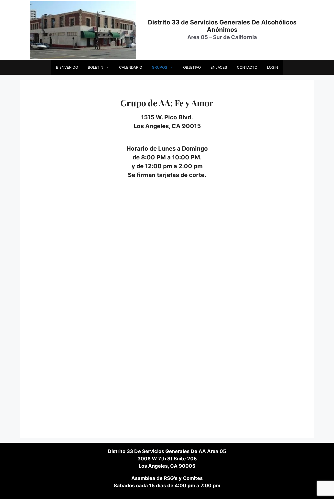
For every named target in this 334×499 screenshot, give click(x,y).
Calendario (130, 67)
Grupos (159, 67)
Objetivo (192, 67)
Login (272, 67)
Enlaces (219, 67)
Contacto (247, 67)
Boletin (95, 67)
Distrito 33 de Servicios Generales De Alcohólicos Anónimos (222, 26)
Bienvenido (67, 67)
